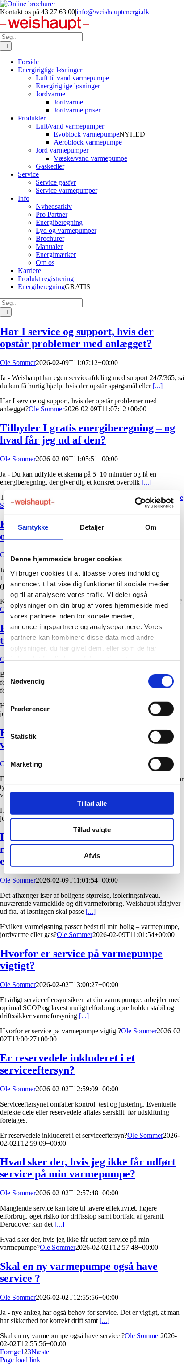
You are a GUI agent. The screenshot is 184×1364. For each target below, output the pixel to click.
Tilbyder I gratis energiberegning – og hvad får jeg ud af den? (87, 434)
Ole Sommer (18, 362)
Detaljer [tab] (92, 527)
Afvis (92, 855)
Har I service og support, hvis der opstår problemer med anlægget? (77, 337)
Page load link (20, 1360)
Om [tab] (150, 527)
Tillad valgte (92, 829)
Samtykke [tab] (33, 527)
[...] (158, 386)
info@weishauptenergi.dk (112, 12)
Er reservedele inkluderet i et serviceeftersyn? (67, 1064)
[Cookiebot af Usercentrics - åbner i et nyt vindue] (135, 502)
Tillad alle (92, 803)
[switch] (161, 709)
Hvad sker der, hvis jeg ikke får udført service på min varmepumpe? (88, 1168)
